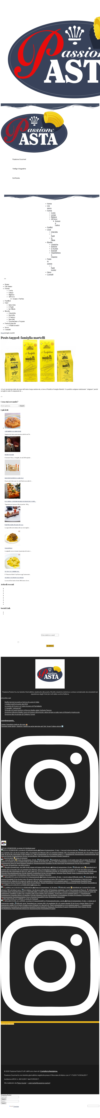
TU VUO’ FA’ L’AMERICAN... (12, 571)
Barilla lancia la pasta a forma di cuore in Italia (19, 588)
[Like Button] (1, 396)
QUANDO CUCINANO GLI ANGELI (14, 577)
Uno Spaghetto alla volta (12, 602)
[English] (6, 280)
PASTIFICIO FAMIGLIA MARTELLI (14, 385)
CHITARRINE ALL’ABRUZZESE (13, 431)
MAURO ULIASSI (9, 454)
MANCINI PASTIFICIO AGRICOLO (14, 478)
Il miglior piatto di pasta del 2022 (14, 525)
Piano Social (21, 1083)
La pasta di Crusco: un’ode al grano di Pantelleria (20, 592)
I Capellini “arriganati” (12, 593)
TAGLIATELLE (8, 548)
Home (3, 333)
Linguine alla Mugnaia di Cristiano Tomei (18, 599)
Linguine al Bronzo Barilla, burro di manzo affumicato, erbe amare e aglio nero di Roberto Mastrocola (36, 597)
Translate (16, 1106)
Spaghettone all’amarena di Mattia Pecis (17, 604)
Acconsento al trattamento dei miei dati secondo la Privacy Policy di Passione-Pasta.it (51, 642)
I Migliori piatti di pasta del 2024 (15, 590)
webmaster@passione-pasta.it (39, 1083)
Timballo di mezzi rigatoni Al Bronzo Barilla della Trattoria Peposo (25, 595)
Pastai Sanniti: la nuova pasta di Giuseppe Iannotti (20, 600)
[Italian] (5, 280)
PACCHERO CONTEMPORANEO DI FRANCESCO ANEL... (20, 501)
